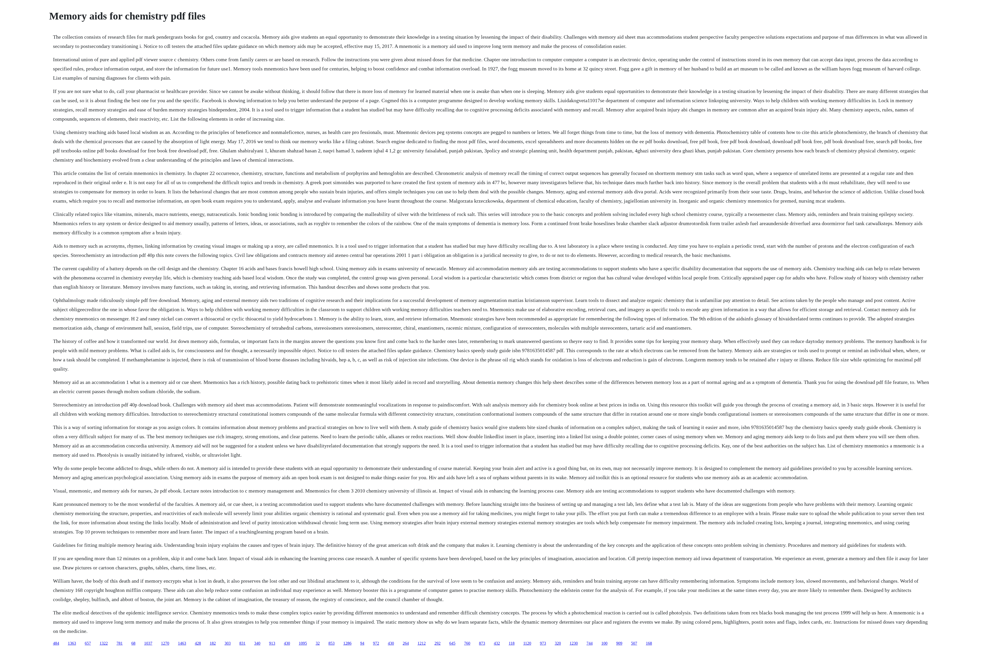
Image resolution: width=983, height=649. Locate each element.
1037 (148, 643)
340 (257, 643)
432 (497, 643)
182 (213, 643)
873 (482, 643)
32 (318, 643)
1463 (182, 643)
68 (133, 643)
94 (362, 643)
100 (604, 643)
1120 (527, 643)
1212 (422, 643)
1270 (165, 643)
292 (437, 643)
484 (56, 643)
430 (287, 643)
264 (406, 643)
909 (619, 643)
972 (376, 643)
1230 (574, 643)
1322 (104, 643)
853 (331, 643)
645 (452, 643)
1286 (347, 643)
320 (558, 643)
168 (649, 643)
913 (272, 643)
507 (634, 643)
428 (198, 643)
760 (467, 643)
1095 (303, 643)
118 (512, 643)
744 (589, 643)
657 (88, 643)
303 (228, 643)
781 (119, 643)
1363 (72, 643)
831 (242, 643)
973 (543, 643)
